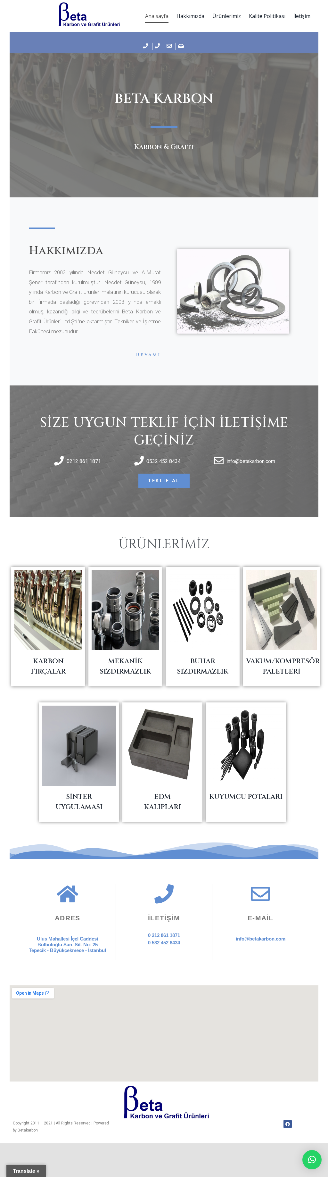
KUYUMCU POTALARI (246, 796)
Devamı (148, 354)
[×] (312, 1159)
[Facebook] (287, 1124)
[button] (164, 481)
